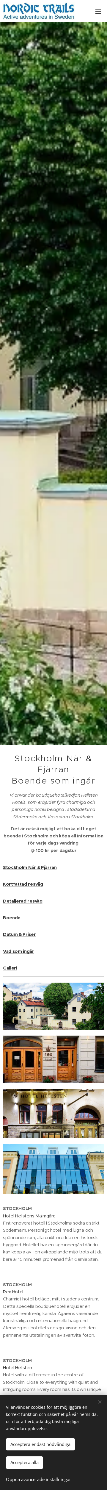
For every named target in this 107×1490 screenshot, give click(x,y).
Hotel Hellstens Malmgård (29, 1216)
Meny (98, 11)
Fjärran (49, 867)
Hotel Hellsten (17, 1367)
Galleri (10, 968)
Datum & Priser (19, 934)
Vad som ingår (18, 951)
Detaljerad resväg (23, 901)
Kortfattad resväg (23, 884)
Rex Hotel (13, 1291)
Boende (12, 917)
